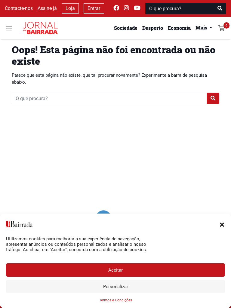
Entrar (94, 8)
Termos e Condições (115, 300)
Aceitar (115, 270)
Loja (70, 8)
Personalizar (115, 286)
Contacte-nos (19, 8)
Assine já (47, 8)
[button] (222, 224)
